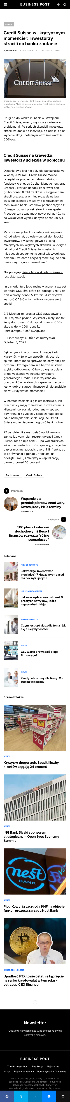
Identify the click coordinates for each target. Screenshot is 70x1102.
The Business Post (17, 1066)
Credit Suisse (34, 475)
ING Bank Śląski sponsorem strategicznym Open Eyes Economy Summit (31, 836)
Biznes (8, 24)
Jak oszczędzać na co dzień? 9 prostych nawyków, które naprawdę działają (42, 600)
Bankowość (13, 475)
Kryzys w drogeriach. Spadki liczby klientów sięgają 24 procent (31, 765)
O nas (7, 1071)
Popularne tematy (24, 1071)
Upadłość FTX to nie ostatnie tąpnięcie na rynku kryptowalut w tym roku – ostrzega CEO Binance (34, 980)
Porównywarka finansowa (51, 1071)
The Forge (37, 1066)
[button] (5, 4)
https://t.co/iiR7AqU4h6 (29, 331)
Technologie (17, 970)
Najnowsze (53, 1066)
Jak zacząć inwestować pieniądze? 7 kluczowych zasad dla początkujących (42, 574)
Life (22, 591)
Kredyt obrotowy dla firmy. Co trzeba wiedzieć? (42, 680)
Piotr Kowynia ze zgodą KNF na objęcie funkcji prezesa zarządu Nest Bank (34, 908)
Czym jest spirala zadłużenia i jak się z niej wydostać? (43, 627)
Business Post (35, 4)
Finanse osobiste (29, 565)
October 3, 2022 (15, 342)
